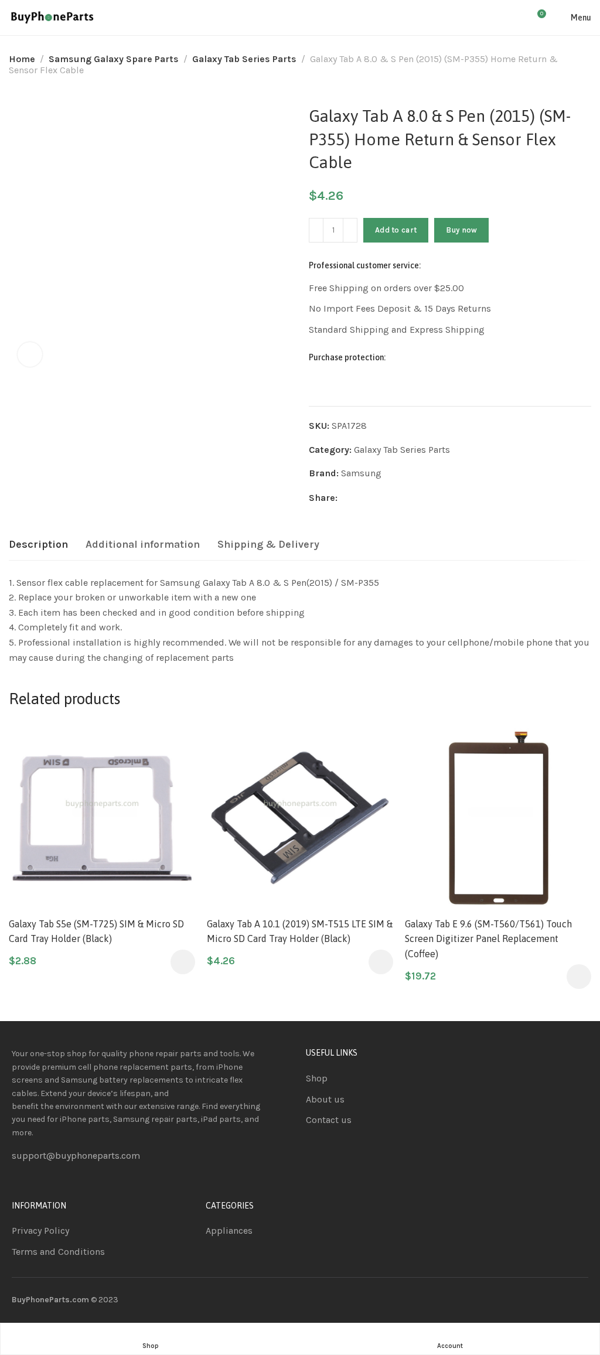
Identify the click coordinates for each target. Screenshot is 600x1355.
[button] (183, 962)
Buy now (461, 230)
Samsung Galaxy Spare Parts (114, 58)
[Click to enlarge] (30, 354)
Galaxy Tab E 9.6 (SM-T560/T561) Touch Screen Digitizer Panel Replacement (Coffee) (488, 939)
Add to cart (396, 230)
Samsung (361, 473)
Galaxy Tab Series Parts (244, 58)
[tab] (38, 545)
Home (22, 58)
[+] (350, 230)
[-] (316, 230)
